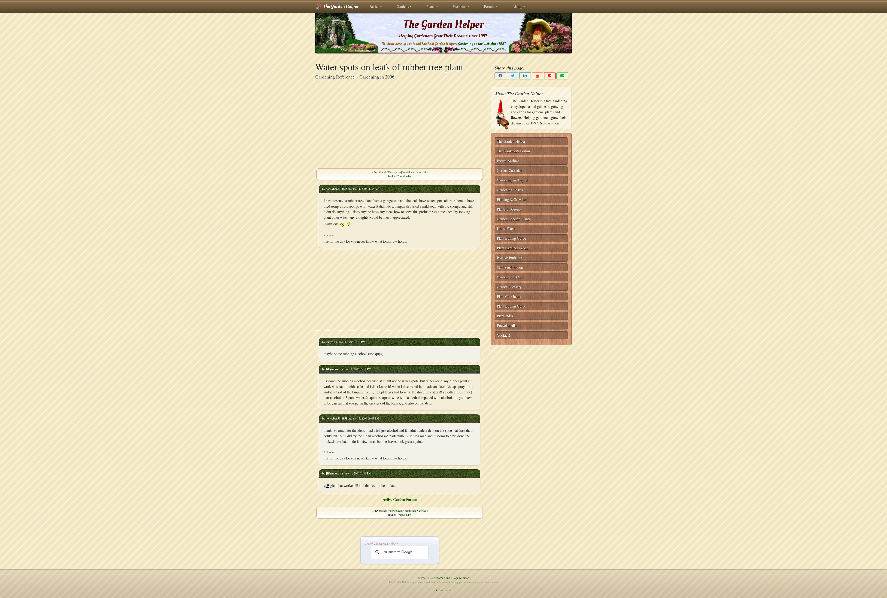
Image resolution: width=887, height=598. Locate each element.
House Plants (506, 228)
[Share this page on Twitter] (513, 75)
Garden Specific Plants (513, 218)
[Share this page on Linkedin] (525, 75)
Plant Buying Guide (511, 238)
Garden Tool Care (510, 277)
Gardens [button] (403, 6)
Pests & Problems (509, 257)
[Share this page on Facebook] (500, 75)
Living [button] (517, 6)
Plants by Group (509, 209)
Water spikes (394, 172)
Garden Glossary (509, 286)
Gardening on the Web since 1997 (482, 44)
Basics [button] (374, 6)
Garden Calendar (509, 170)
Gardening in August (512, 180)
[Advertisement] (399, 124)
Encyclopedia (506, 325)
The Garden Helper (340, 6)
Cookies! (503, 335)
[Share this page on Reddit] (537, 75)
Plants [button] (430, 6)
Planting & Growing (511, 199)
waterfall (421, 172)
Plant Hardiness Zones (513, 247)
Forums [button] (489, 6)
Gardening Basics (510, 189)
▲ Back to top (443, 590)
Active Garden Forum (400, 499)
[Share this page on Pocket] (550, 75)
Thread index (404, 176)
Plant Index (505, 315)
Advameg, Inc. (442, 578)
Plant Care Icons (509, 296)
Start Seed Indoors (510, 267)
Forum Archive (508, 160)
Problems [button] (459, 6)
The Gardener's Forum (513, 150)
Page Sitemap (461, 578)
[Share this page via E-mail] (562, 75)
